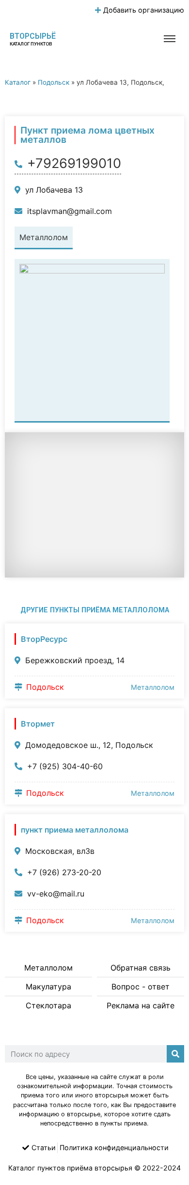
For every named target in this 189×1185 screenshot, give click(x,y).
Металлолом (152, 687)
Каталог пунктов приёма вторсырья (70, 1168)
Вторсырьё (33, 36)
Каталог (18, 82)
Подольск (53, 82)
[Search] (175, 1054)
